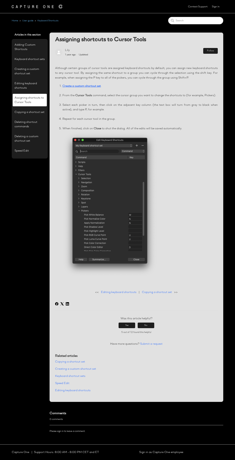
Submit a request (151, 343)
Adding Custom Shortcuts (25, 47)
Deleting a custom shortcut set (26, 138)
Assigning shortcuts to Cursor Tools (29, 100)
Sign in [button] (216, 6)
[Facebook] (56, 304)
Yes (127, 325)
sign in (60, 431)
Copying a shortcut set (29, 112)
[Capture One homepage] (37, 6)
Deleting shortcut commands (26, 124)
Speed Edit (22, 150)
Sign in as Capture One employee (161, 452)
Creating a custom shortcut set (27, 71)
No (145, 325)
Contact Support (197, 6)
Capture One (21, 452)
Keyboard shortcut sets (30, 59)
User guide (27, 20)
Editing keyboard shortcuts (26, 85)
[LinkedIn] (67, 304)
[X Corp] (62, 304)
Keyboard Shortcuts (47, 20)
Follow (210, 51)
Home (15, 20)
